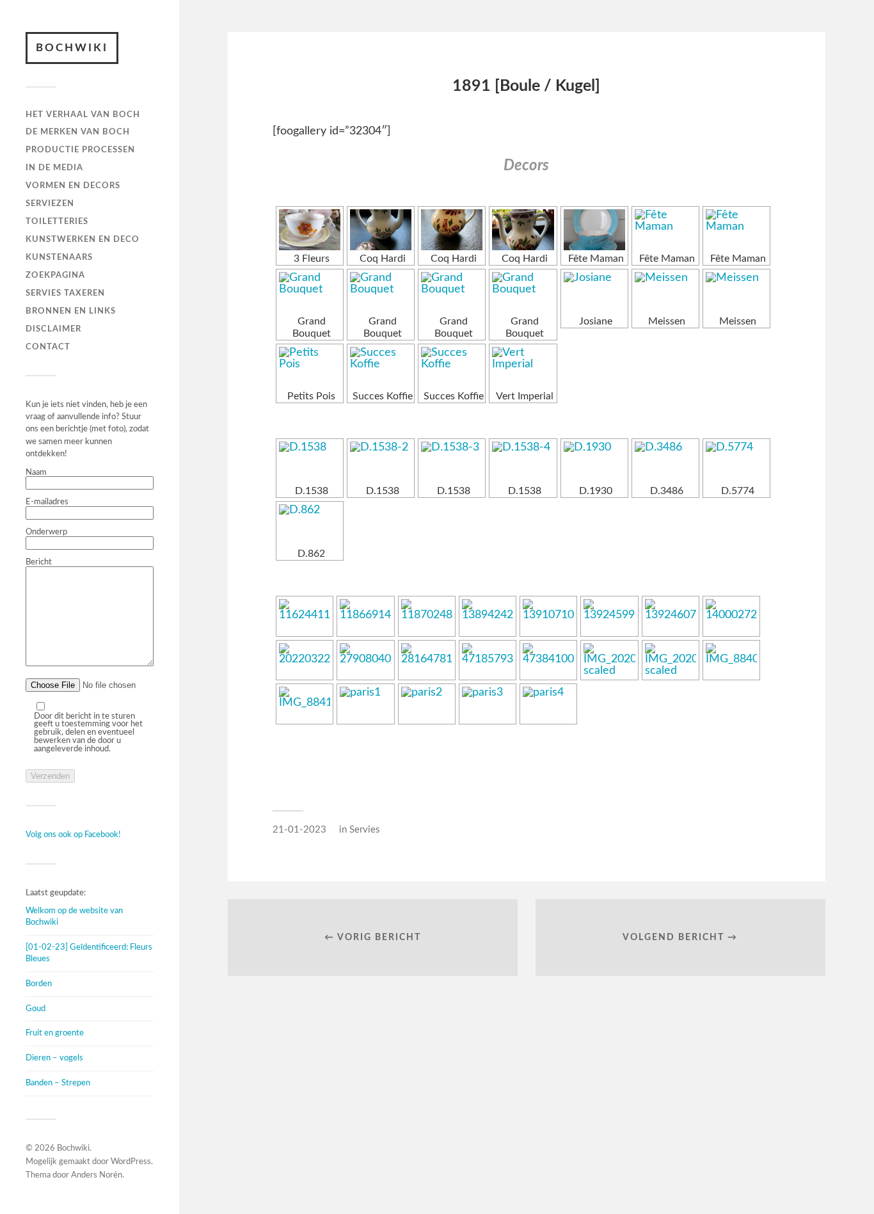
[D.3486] (665, 462)
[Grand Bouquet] (309, 292)
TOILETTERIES (57, 221)
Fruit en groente (55, 1033)
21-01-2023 (299, 830)
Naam (36, 472)
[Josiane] (594, 292)
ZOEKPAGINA (55, 275)
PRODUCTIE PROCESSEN (80, 150)
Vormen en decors (73, 185)
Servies (364, 830)
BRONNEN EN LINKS (71, 311)
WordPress (131, 1162)
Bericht (39, 562)
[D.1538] (309, 462)
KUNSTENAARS (59, 257)
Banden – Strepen (58, 1083)
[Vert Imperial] (522, 367)
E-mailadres (47, 502)
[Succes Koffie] (380, 367)
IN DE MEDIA (54, 168)
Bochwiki (72, 47)
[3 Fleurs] (309, 229)
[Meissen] (665, 292)
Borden (39, 983)
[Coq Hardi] (380, 229)
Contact (48, 347)
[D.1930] (594, 462)
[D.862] (309, 524)
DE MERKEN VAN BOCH (78, 132)
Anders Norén (96, 1175)
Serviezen (50, 203)
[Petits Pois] (309, 367)
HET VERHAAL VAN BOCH (83, 114)
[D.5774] (736, 462)
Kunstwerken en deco (82, 239)
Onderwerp (46, 532)
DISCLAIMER (53, 329)
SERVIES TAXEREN (65, 293)
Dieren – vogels (54, 1058)
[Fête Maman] (594, 229)
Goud (35, 1008)
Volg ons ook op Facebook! (73, 834)
